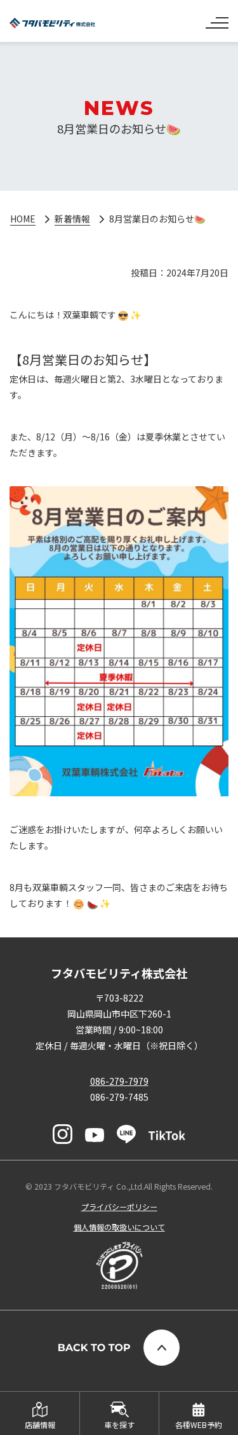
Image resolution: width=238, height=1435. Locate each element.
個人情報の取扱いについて (119, 1226)
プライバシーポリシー (119, 1206)
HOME (23, 218)
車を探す (119, 1424)
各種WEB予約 (198, 1424)
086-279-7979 (119, 1081)
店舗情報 (40, 1424)
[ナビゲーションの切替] (217, 17)
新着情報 (72, 218)
